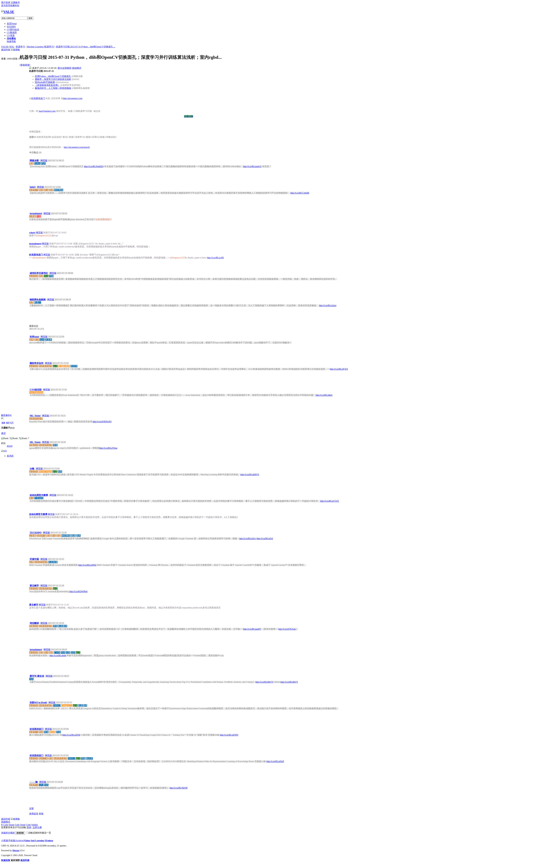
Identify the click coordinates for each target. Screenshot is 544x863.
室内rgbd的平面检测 (45, 82)
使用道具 (33, 813)
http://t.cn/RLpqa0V (252, 629)
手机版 (11, 840)
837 (8, 423)
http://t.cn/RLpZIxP (275, 761)
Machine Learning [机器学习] (40, 46)
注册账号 (15, 2)
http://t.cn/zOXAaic (287, 629)
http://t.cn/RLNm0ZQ (94, 166)
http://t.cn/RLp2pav (327, 305)
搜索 (30, 18)
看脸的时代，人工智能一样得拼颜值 (53, 88)
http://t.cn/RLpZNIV (229, 735)
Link (17, 824)
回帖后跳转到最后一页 (39, 833)
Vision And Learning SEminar (38, 840)
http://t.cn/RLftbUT (289, 682)
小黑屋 (4, 840)
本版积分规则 (8, 833)
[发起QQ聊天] (4, 451)
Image (11, 824)
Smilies (34, 824)
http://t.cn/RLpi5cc (247, 538)
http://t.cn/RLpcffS (215, 257)
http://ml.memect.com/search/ (77, 147)
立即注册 (37, 827)
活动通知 (11, 38)
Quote (22, 824)
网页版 (44, 160)
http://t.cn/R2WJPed (78, 591)
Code (28, 824)
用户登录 (5, 2)
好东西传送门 (38, 98)
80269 (9, 446)
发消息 (10, 456)
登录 (29, 827)
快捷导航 (11, 41)
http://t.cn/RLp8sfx (324, 395)
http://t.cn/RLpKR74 (249, 474)
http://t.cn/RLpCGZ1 (329, 501)
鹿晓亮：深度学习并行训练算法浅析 (53, 79)
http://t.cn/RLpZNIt (71, 735)
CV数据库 (12, 32)
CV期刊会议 (13, 29)
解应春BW (6, 415)
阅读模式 (76, 68)
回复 (31, 808)
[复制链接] (25, 65)
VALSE (4, 46)
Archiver (20, 840)
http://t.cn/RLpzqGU (252, 166)
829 (3, 423)
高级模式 (5, 822)
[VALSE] (7, 12)
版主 (3, 433)
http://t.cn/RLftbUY (264, 682)
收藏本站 (14, 5)
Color (5, 824)
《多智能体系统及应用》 (47, 85)
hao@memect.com (47, 111)
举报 (41, 813)
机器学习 (20, 46)
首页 (12, 23)
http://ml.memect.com (72, 98)
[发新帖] (15, 49)
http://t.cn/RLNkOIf (178, 788)
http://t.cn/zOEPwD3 (102, 421)
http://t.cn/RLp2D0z (87, 565)
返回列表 (5, 49)
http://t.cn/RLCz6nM (299, 193)
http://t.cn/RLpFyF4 (339, 369)
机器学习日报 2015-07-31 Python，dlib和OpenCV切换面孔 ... (85, 46)
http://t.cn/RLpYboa (108, 448)
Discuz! (16, 850)
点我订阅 (188, 116)
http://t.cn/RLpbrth (58, 655)
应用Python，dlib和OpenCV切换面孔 (53, 76)
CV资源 (11, 35)
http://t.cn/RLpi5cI (265, 538)
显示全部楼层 (64, 68)
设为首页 (5, 5)
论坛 (11, 26)
